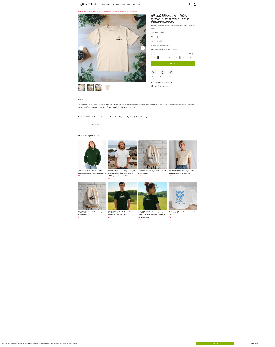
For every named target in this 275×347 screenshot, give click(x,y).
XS (154, 58)
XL (183, 58)
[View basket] (195, 4)
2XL (191, 58)
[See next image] (143, 48)
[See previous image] (81, 48)
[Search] (190, 4)
